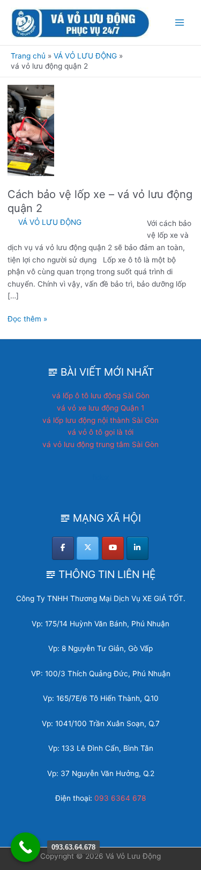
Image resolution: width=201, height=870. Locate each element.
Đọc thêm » (27, 319)
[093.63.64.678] (25, 847)
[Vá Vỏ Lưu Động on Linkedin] (137, 548)
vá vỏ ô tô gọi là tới (100, 432)
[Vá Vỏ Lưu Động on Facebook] (63, 548)
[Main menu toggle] (180, 23)
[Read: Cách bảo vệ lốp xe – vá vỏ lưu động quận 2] (31, 130)
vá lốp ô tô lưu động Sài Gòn (101, 395)
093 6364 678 (120, 798)
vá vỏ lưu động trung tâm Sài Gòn (100, 444)
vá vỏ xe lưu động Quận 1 (100, 408)
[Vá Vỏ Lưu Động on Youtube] (113, 548)
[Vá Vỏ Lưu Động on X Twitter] (88, 548)
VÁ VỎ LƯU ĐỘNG (49, 222)
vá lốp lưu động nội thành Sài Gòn (100, 420)
